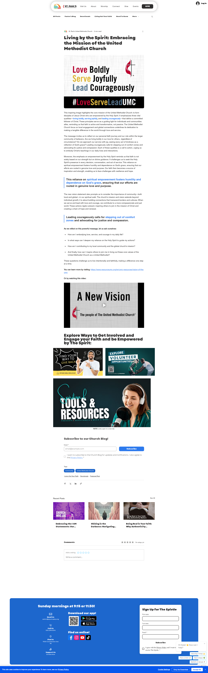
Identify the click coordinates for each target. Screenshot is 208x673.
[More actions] (142, 31)
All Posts (56, 16)
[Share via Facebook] (65, 484)
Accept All (197, 670)
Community (69, 471)
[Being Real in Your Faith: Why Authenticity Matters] (139, 511)
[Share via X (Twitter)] (70, 484)
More (134, 16)
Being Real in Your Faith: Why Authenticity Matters (139, 525)
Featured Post (95, 476)
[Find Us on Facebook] (70, 637)
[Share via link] (81, 484)
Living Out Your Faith (103, 16)
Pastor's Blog (70, 16)
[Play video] (104, 305)
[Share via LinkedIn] (76, 484)
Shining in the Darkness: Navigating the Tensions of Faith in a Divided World (103, 525)
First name (145, 614)
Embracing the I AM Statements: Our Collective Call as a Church (66, 525)
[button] (83, 6)
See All (152, 498)
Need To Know (122, 16)
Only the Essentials (181, 670)
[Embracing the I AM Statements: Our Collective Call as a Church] (68, 511)
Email (66, 445)
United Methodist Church (85, 471)
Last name (145, 623)
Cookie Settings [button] (164, 669)
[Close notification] (204, 643)
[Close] (205, 669)
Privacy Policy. (63, 669)
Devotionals (85, 16)
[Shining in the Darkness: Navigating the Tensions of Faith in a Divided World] (104, 511)
